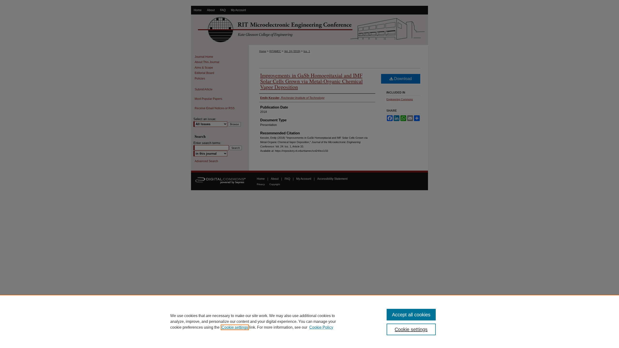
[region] (309, 321)
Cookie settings (234, 327)
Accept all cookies (411, 314)
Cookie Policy (321, 327)
